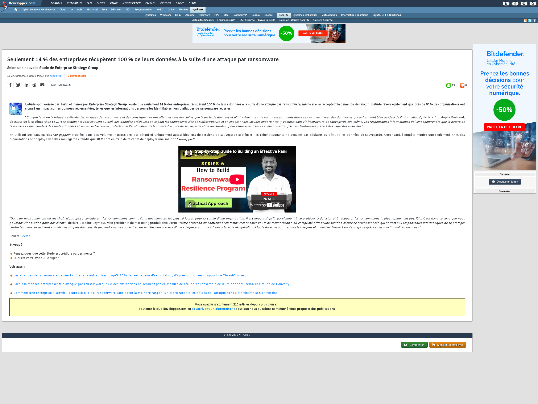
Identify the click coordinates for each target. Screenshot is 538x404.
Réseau (256, 15)
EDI (128, 9)
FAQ (89, 3)
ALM (79, 9)
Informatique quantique (354, 15)
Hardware (204, 15)
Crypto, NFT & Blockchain (387, 15)
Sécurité (284, 15)
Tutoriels (74, 3)
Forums (56, 3)
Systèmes (197, 9)
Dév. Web (116, 9)
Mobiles (183, 9)
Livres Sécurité (266, 20)
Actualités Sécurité (203, 20)
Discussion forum (506, 181)
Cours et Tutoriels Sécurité (294, 20)
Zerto (26, 236)
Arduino (190, 15)
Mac (226, 15)
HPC (216, 15)
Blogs (100, 3)
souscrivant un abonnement (213, 309)
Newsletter (131, 3)
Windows (165, 15)
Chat (113, 3)
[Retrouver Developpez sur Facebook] (534, 20)
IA (71, 9)
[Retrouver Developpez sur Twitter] (529, 20)
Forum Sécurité (226, 20)
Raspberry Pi (240, 15)
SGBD (160, 9)
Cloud (62, 9)
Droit (179, 3)
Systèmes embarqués (305, 15)
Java (104, 9)
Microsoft (92, 9)
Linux (178, 15)
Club (192, 3)
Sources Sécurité (323, 20)
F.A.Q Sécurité (247, 20)
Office (171, 9)
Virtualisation (329, 15)
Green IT (269, 15)
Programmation (143, 9)
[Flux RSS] (525, 20)
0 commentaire (77, 76)
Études (165, 3)
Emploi (150, 3)
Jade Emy (55, 76)
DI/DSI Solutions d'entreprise (38, 9)
